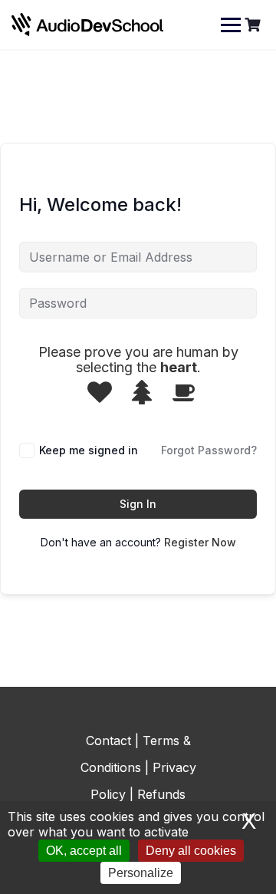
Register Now (200, 542)
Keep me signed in (88, 450)
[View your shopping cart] (254, 25)
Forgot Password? (209, 450)
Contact (108, 740)
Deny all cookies (191, 850)
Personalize (140, 872)
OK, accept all (84, 850)
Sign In (138, 503)
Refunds (161, 794)
